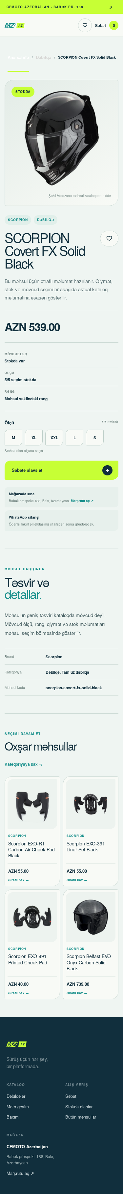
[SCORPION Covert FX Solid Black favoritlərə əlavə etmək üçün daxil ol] (109, 238)
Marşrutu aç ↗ (111, 7)
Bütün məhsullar (80, 1117)
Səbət (105, 25)
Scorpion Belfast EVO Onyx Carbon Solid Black (89, 962)
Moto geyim (18, 1106)
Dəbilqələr (16, 1096)
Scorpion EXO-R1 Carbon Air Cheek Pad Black (31, 849)
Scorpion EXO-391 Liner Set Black (86, 846)
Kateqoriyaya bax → (24, 764)
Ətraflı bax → (18, 880)
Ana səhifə (18, 57)
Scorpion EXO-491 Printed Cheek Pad (27, 959)
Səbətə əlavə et (61, 470)
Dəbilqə (43, 57)
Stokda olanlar (78, 1106)
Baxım (13, 1117)
